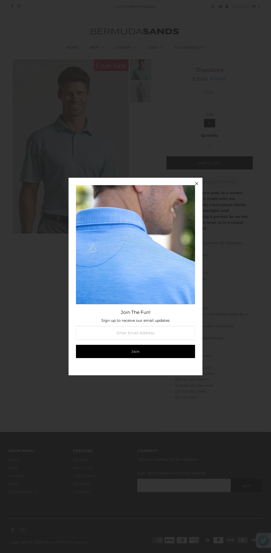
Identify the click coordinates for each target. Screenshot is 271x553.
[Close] (196, 183)
